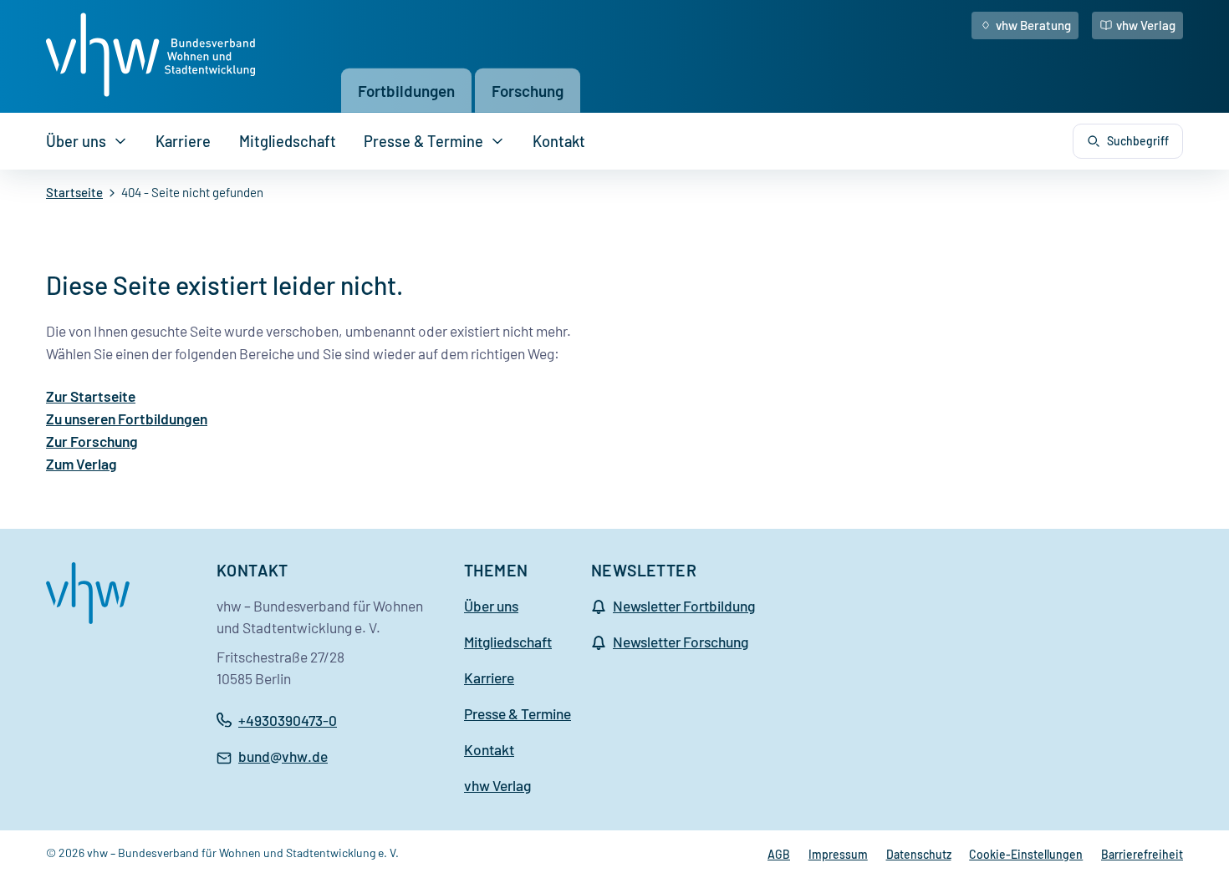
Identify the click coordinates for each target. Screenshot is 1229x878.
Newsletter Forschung (680, 641)
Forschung (528, 90)
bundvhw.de (283, 758)
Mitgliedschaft (287, 141)
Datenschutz (918, 854)
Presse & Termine (423, 141)
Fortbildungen (406, 90)
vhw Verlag (1145, 25)
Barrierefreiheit (1142, 854)
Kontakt (559, 141)
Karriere (183, 141)
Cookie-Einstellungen (1026, 854)
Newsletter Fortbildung (684, 605)
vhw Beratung (1033, 25)
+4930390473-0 (287, 720)
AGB (778, 854)
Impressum (838, 854)
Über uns (76, 141)
